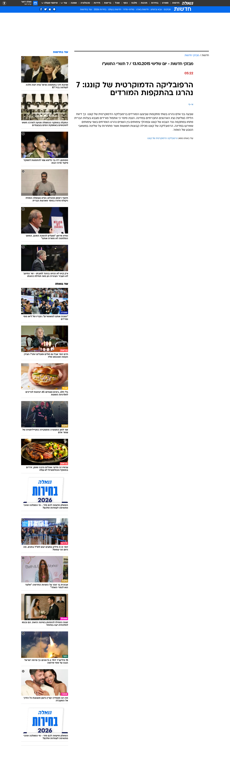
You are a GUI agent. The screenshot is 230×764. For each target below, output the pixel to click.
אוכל (117, 3)
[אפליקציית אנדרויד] (54, 9)
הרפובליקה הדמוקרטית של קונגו (162, 138)
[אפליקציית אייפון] (50, 9)
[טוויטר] (45, 9)
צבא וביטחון (156, 10)
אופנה (74, 3)
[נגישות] (4, 3)
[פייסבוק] (41, 9)
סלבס (134, 3)
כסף (125, 3)
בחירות (154, 3)
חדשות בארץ (142, 10)
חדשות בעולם (114, 10)
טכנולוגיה (85, 3)
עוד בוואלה (61, 284)
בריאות (107, 3)
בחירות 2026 (100, 10)
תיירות (97, 3)
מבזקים (167, 10)
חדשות (175, 3)
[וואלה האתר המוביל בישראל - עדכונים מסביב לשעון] (187, 3)
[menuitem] (174, 3)
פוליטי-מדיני (128, 10)
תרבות (144, 3)
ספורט (165, 3)
